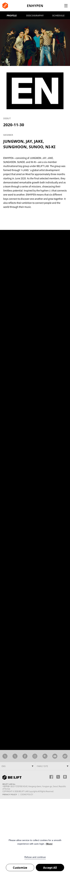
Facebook (25, 756)
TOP (63, 739)
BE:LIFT (5, 5)
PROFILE (12, 15)
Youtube (54, 756)
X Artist (4, 756)
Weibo (65, 756)
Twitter (58, 777)
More (49, 843)
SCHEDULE (58, 15)
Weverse (45, 756)
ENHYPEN (35, 5)
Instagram (34, 756)
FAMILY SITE (42, 766)
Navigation (66, 5)
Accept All (50, 868)
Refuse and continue (35, 857)
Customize (20, 868)
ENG (4, 766)
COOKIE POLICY (26, 794)
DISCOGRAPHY (35, 15)
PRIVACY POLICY (9, 794)
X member (15, 756)
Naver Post (65, 777)
